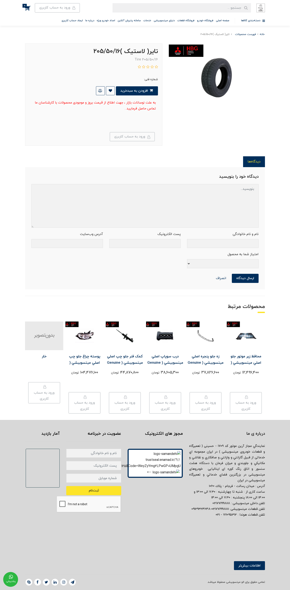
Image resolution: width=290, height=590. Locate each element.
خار (44, 356)
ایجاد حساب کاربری (72, 20)
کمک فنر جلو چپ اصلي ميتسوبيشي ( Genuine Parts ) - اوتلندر (125, 363)
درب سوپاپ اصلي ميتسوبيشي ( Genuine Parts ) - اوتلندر (165, 363)
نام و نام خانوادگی (246, 234)
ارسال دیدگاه (245, 278)
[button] (30, 8)
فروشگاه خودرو (205, 20)
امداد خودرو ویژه (106, 20)
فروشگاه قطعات (185, 20)
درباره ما (89, 20)
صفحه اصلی (222, 20)
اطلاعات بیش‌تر (249, 565)
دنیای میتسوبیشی (164, 20)
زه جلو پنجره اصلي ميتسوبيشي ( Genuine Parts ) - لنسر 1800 (206, 363)
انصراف (221, 278)
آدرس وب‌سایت (91, 234)
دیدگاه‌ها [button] (254, 161)
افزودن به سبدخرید (134, 90)
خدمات (147, 20)
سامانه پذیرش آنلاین (129, 20)
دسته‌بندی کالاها (251, 20)
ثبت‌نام (94, 490)
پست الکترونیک (169, 234)
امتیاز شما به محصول (243, 254)
